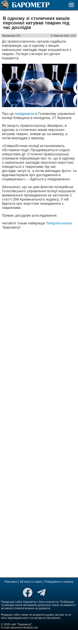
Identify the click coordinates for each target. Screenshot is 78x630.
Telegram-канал (59, 223)
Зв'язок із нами (31, 581)
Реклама (11, 581)
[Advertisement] (39, 403)
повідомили (24, 114)
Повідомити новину (58, 581)
